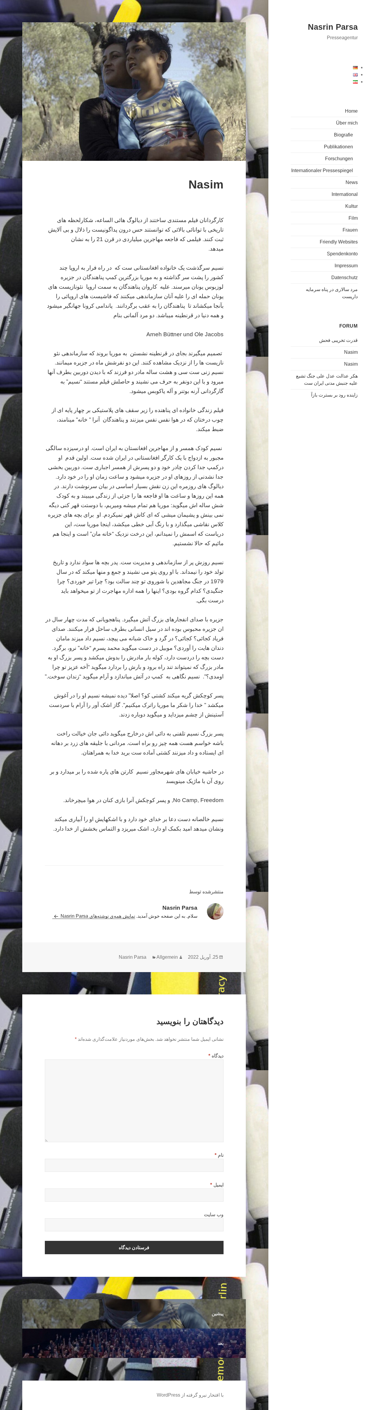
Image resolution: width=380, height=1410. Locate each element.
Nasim (351, 352)
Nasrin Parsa (333, 27)
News (352, 182)
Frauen (350, 229)
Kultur (351, 206)
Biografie (343, 134)
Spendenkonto (342, 253)
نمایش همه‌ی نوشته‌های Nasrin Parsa (97, 916)
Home (351, 111)
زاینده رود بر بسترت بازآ (334, 394)
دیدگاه (216, 1055)
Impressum (346, 265)
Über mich (347, 122)
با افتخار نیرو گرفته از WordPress (190, 1395)
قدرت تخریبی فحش (338, 340)
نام (219, 1155)
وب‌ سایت (214, 1214)
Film (353, 218)
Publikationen (338, 146)
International (345, 194)
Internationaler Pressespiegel (322, 170)
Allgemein (167, 957)
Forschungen (339, 158)
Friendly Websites (339, 241)
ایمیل (217, 1184)
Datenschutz (344, 277)
